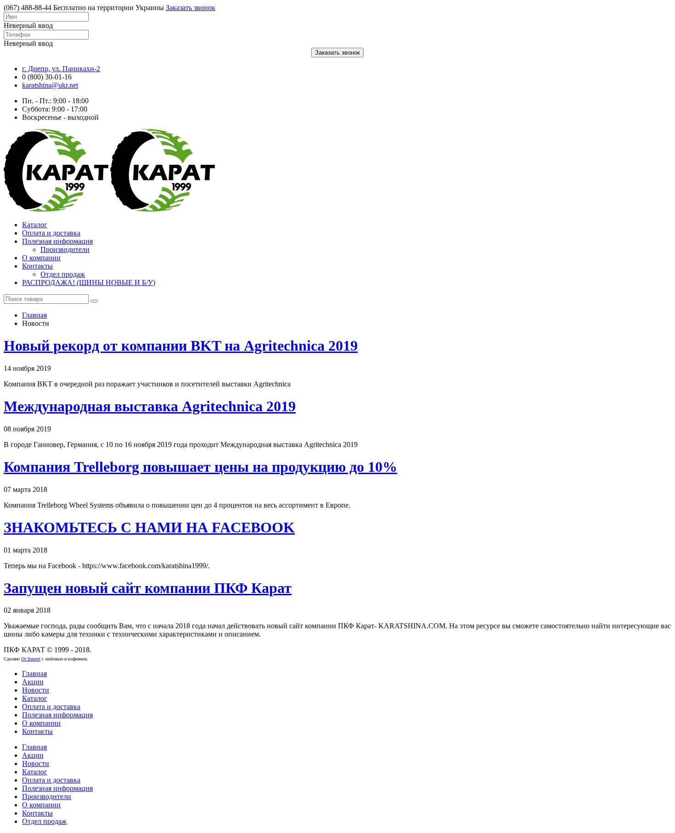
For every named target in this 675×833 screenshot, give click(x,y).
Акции (33, 682)
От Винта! (30, 658)
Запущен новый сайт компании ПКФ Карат (148, 588)
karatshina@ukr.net (50, 85)
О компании (41, 258)
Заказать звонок (190, 7)
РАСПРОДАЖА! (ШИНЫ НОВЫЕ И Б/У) (88, 282)
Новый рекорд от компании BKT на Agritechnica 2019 (181, 345)
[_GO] (94, 301)
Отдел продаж (62, 274)
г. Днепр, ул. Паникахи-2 (61, 69)
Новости (35, 690)
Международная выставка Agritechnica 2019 (150, 406)
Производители (65, 249)
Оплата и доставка (51, 233)
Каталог (34, 225)
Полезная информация (57, 241)
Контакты (37, 266)
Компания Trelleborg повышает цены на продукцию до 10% (200, 466)
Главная (34, 315)
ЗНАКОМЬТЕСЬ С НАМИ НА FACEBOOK (149, 527)
